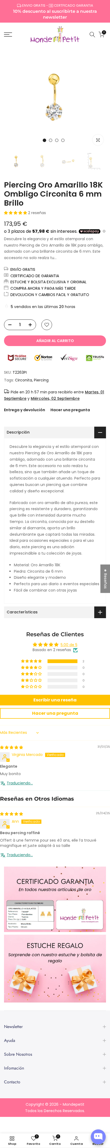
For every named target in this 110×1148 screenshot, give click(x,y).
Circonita (23, 380)
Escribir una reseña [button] (55, 700)
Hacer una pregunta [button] (55, 713)
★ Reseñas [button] (105, 579)
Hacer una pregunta (70, 410)
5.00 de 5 (69, 644)
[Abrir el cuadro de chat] (98, 1136)
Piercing (41, 380)
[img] (11, 747)
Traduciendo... (20, 783)
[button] (16, 212)
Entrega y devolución (24, 410)
